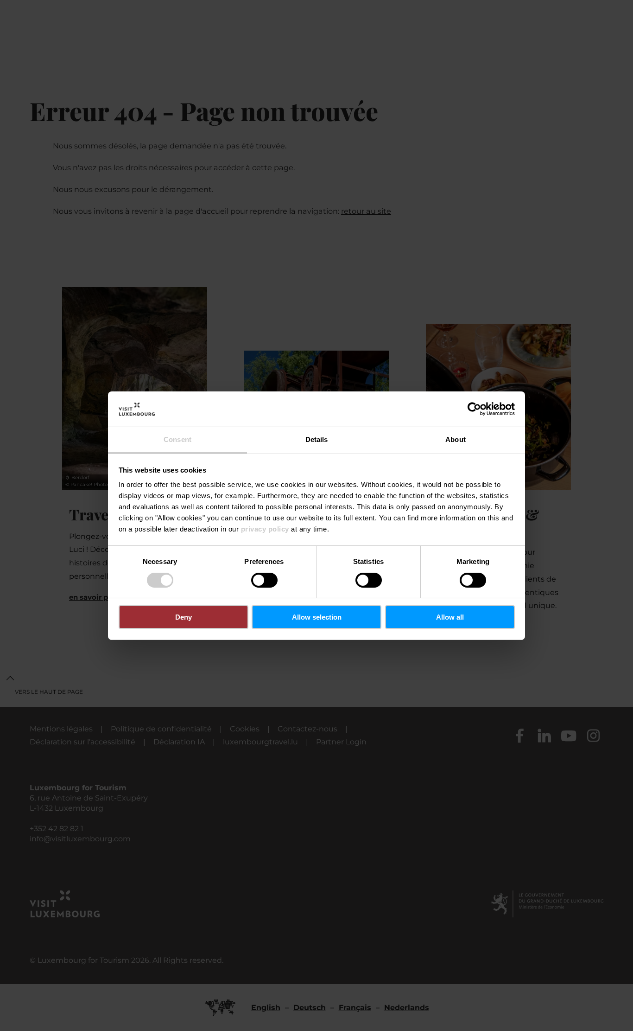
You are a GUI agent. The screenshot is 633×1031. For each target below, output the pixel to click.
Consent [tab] (177, 439)
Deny (183, 617)
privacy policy (265, 529)
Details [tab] (316, 439)
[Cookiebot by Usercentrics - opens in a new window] (474, 409)
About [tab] (455, 439)
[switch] (264, 580)
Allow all (450, 617)
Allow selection (317, 617)
